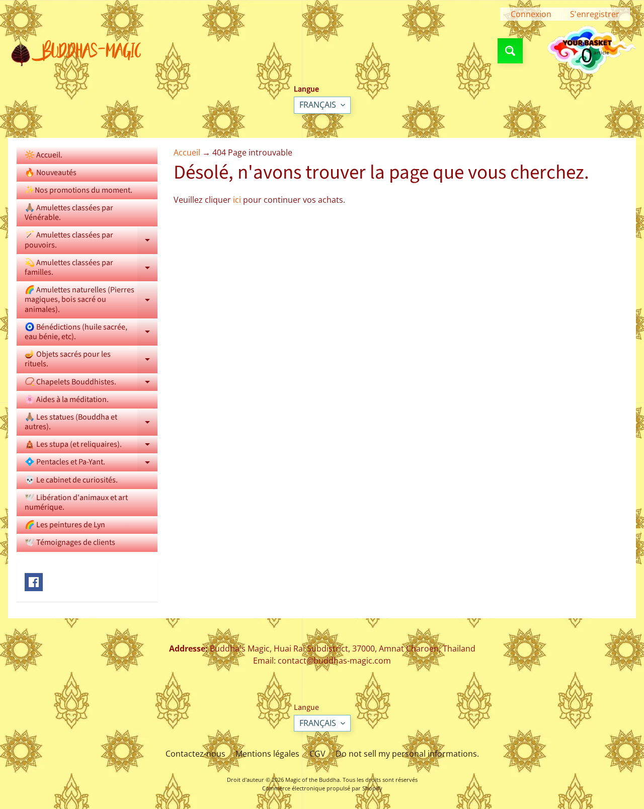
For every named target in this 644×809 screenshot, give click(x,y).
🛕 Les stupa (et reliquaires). (91, 446)
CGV (317, 753)
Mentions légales (267, 753)
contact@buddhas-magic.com (334, 660)
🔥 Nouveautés (50, 172)
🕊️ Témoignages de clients (70, 542)
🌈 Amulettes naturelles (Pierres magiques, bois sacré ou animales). (91, 299)
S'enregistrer (594, 14)
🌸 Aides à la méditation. (67, 399)
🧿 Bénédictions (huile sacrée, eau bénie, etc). (91, 332)
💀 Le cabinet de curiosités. (71, 480)
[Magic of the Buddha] (79, 51)
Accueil (187, 152)
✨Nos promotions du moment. (78, 190)
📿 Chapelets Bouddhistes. (91, 383)
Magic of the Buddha (312, 779)
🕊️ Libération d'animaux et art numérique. (76, 502)
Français (317, 104)
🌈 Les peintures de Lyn (65, 524)
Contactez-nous (195, 753)
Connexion (531, 14)
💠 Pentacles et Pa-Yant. (91, 463)
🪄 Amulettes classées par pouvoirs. (91, 240)
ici (237, 199)
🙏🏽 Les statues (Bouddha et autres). (91, 423)
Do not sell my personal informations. (407, 753)
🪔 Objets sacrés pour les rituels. (91, 360)
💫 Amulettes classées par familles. (91, 268)
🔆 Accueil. (43, 154)
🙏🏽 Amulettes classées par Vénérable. (69, 212)
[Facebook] (34, 582)
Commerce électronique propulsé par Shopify (322, 788)
